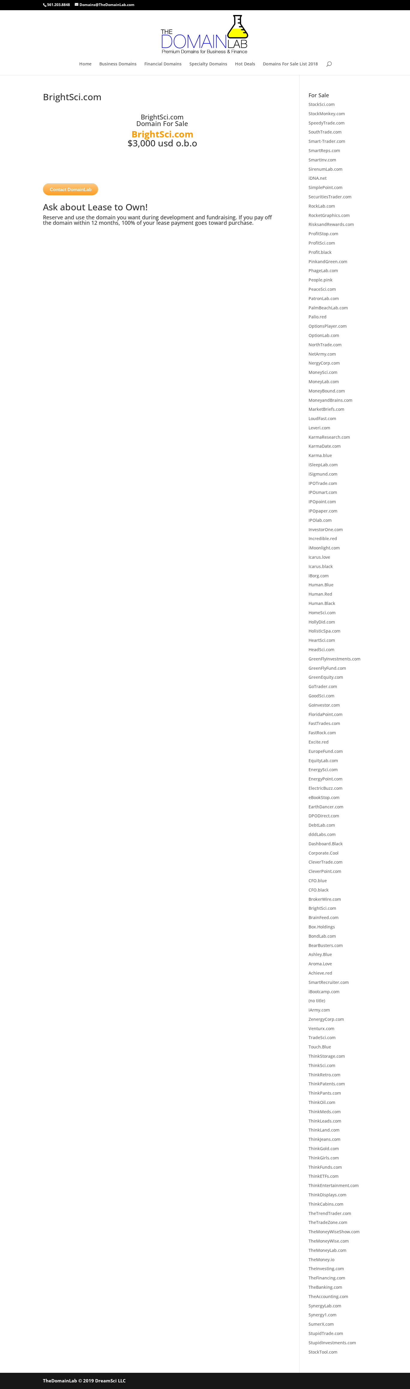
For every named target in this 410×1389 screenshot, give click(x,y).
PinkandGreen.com (328, 261)
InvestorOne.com (326, 529)
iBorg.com (319, 576)
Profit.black (320, 252)
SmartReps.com (324, 150)
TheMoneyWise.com (329, 1241)
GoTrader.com (323, 686)
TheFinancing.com (327, 1278)
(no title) (317, 1000)
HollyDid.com (322, 622)
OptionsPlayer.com (328, 326)
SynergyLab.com (325, 1306)
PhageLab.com (323, 270)
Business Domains (118, 64)
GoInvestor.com (324, 705)
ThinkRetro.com (324, 1075)
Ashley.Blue (320, 954)
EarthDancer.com (326, 807)
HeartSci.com (322, 640)
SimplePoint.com (325, 187)
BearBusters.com (326, 945)
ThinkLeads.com (325, 1121)
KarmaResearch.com (329, 437)
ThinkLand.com (324, 1130)
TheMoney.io (321, 1259)
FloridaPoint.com (325, 714)
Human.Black (322, 603)
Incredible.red (323, 538)
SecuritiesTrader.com (330, 197)
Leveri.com (319, 428)
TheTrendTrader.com (330, 1213)
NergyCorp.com (324, 363)
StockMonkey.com (327, 113)
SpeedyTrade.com (327, 123)
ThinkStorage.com (327, 1056)
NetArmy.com (322, 354)
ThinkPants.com (325, 1093)
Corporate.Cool (324, 853)
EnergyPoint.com (325, 779)
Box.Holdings (322, 927)
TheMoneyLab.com (327, 1250)
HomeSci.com (322, 612)
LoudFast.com (322, 418)
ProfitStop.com (323, 233)
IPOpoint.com (322, 501)
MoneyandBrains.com (330, 400)
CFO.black (319, 890)
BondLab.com (322, 936)
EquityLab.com (323, 760)
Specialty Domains (208, 64)
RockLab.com (322, 206)
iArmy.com (319, 1010)
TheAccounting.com (328, 1296)
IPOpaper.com (323, 511)
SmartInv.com (322, 160)
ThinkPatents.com (327, 1084)
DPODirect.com (324, 816)
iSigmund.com (323, 474)
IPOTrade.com (323, 483)
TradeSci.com (322, 1037)
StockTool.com (323, 1352)
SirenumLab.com (325, 169)
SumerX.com (321, 1324)
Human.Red (320, 594)
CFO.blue (318, 880)
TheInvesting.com (326, 1268)
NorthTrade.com (325, 344)
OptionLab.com (324, 335)
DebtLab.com (322, 825)
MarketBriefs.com (326, 409)
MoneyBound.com (327, 391)
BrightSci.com (322, 908)
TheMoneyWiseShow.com (334, 1231)
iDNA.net (318, 178)
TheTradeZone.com (328, 1222)
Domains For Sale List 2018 (290, 64)
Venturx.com (321, 1028)
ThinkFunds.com (325, 1167)
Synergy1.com (322, 1315)
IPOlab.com (320, 520)
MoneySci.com (323, 372)
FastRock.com (322, 732)
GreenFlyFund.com (327, 668)
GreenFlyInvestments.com (334, 659)
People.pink (321, 280)
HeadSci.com (321, 649)
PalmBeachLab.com (328, 308)
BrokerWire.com (325, 899)
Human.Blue (321, 585)
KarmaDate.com (325, 446)
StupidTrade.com (326, 1333)
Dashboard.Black (326, 843)
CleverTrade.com (325, 862)
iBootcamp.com (324, 991)
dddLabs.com (322, 834)
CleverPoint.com (325, 871)
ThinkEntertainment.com (334, 1185)
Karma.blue (320, 455)
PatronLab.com (324, 298)
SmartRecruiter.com (329, 982)
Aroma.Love (320, 964)
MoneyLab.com (324, 381)
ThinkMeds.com (325, 1111)
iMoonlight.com (324, 548)
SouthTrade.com (325, 132)
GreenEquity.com (326, 677)
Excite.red (319, 742)
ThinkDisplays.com (327, 1195)
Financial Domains (163, 64)
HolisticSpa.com (324, 631)
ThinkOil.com (322, 1102)
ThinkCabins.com (326, 1204)
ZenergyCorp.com (326, 1019)
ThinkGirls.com (324, 1158)
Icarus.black (321, 566)
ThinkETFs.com (324, 1176)
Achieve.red (320, 973)
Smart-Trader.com (327, 141)
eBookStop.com (324, 797)
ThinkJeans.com (324, 1139)
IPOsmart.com (323, 492)
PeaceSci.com (322, 289)
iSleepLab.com (323, 465)
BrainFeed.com (324, 917)
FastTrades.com (324, 723)
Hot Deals (245, 64)
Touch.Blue (320, 1047)
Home (85, 64)
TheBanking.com (325, 1287)
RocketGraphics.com (329, 215)
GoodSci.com (321, 696)
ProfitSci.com (322, 243)
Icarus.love (319, 557)
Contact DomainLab (71, 189)
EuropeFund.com (326, 751)
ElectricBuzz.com (325, 788)
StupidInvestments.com (332, 1342)
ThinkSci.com (322, 1065)
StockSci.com (322, 104)
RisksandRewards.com (331, 224)
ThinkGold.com (324, 1148)
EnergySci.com (323, 769)
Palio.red (318, 317)
